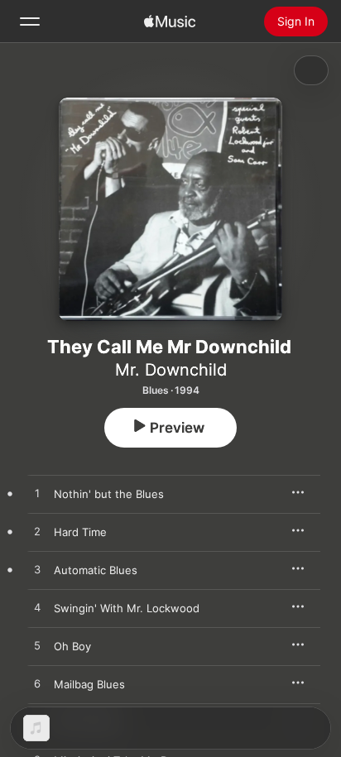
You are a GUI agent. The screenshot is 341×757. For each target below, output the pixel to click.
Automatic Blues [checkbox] (95, 570)
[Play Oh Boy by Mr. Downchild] (37, 646)
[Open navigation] (30, 21)
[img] (169, 21)
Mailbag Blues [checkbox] (89, 684)
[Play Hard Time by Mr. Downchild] (37, 532)
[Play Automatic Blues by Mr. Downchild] (37, 570)
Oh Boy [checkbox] (72, 646)
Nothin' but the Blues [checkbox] (109, 494)
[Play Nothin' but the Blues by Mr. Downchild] (37, 493)
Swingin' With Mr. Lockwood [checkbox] (126, 608)
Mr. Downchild (171, 370)
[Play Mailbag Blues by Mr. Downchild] (37, 684)
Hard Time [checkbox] (80, 532)
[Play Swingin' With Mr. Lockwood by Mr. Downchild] (37, 608)
